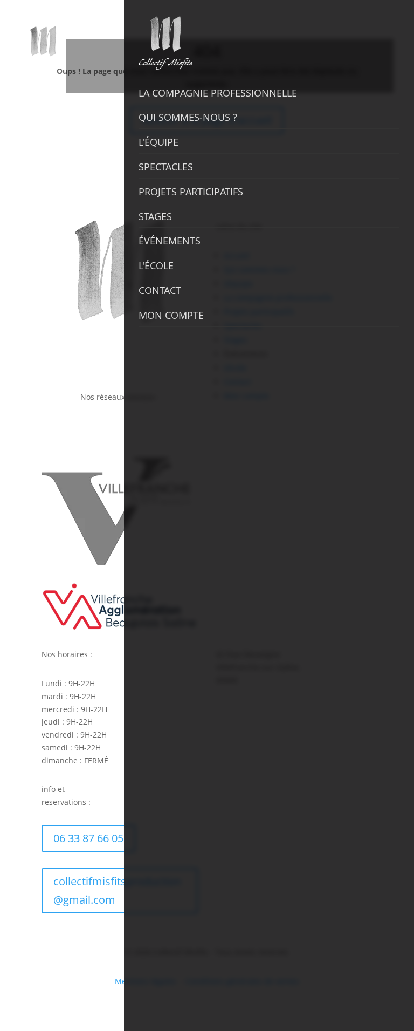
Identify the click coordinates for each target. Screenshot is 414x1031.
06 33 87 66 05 (88, 838)
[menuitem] (72, 17)
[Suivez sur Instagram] (87, 428)
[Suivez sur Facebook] (65, 428)
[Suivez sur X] (109, 428)
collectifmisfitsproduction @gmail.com (117, 890)
